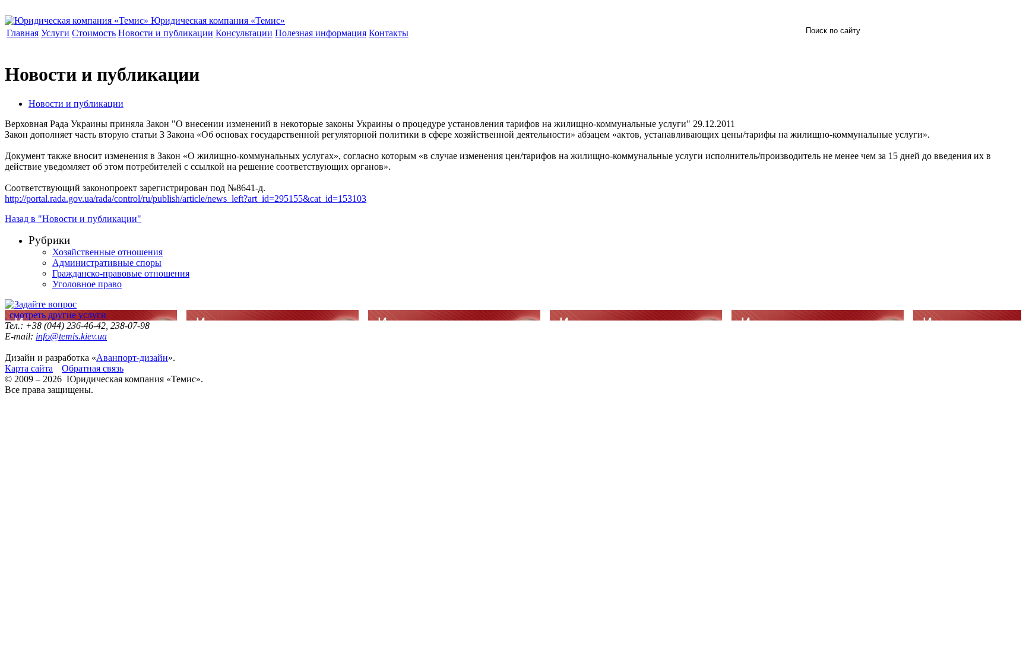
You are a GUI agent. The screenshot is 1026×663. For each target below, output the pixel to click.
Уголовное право (87, 284)
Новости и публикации (165, 33)
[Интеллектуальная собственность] (6, 315)
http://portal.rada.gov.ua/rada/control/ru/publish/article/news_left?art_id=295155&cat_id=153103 (185, 198)
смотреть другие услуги (58, 315)
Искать (921, 30)
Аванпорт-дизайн (132, 358)
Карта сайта (29, 368)
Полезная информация (320, 33)
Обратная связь (93, 368)
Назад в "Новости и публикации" (73, 219)
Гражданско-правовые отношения (120, 273)
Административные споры (107, 263)
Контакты (388, 33)
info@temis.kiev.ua (71, 336)
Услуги (55, 33)
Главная (23, 33)
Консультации (244, 33)
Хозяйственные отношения (107, 252)
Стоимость (94, 33)
